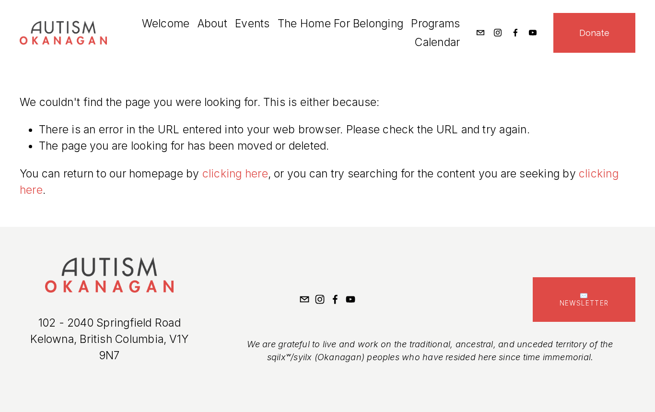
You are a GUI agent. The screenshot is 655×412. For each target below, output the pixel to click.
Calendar (437, 42)
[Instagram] (498, 32)
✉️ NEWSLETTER (584, 299)
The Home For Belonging (340, 23)
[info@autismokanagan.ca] (480, 32)
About (212, 23)
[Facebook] (515, 32)
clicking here (235, 173)
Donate (594, 33)
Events (252, 23)
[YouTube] (533, 32)
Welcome (166, 23)
